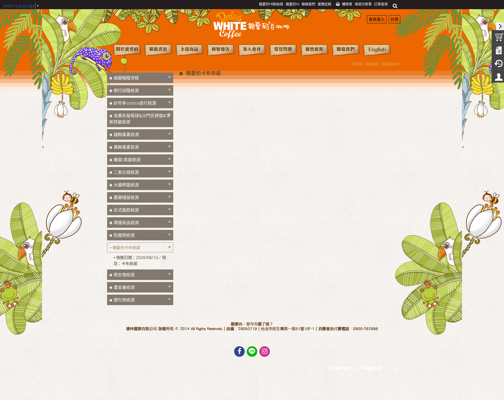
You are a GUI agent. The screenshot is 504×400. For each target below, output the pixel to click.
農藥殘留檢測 (126, 197)
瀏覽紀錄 (324, 4)
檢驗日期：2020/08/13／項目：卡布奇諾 (140, 260)
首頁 (358, 64)
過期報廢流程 (126, 78)
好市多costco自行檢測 (135, 103)
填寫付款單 (363, 4)
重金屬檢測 (124, 287)
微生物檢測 (124, 275)
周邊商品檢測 (126, 222)
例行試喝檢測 (126, 90)
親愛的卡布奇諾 (126, 247)
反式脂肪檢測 (126, 210)
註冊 (394, 19)
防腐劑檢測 (390, 64)
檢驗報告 (372, 64)
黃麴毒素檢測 (126, 147)
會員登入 (377, 19)
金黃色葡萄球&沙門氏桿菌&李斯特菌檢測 (139, 119)
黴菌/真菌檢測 (127, 160)
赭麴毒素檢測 (126, 134)
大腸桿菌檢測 (126, 185)
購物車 (347, 4)
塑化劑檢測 (124, 300)
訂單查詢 (381, 4)
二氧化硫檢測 (126, 172)
